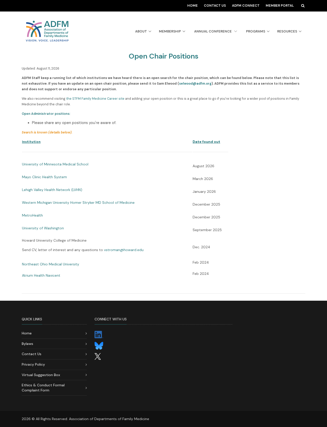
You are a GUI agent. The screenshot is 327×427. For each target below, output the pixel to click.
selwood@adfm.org (195, 84)
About (141, 31)
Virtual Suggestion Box (41, 375)
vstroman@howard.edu (124, 250)
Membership (170, 31)
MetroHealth (32, 215)
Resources (287, 31)
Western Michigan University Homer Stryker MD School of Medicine (78, 202)
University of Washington (43, 228)
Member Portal (280, 5)
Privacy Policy (33, 364)
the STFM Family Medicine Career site (95, 99)
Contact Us (215, 5)
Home (192, 5)
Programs (255, 31)
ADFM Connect (246, 5)
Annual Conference (213, 31)
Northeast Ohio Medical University (51, 264)
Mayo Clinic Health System (44, 177)
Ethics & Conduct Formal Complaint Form (43, 387)
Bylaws (27, 343)
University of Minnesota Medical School (55, 164)
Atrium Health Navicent (41, 275)
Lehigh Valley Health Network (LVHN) (52, 189)
